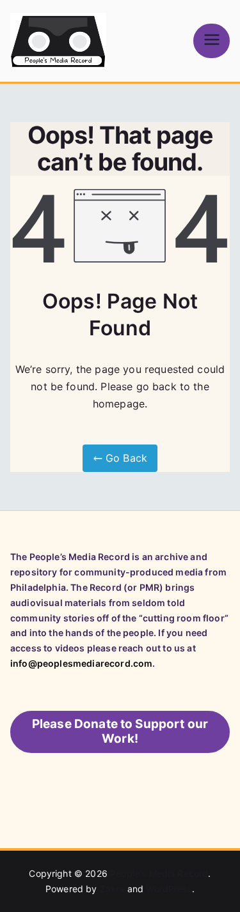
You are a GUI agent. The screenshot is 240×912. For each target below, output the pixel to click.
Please (120, 731)
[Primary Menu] (211, 40)
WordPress (168, 888)
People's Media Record (159, 873)
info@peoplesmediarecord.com (81, 663)
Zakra (112, 888)
